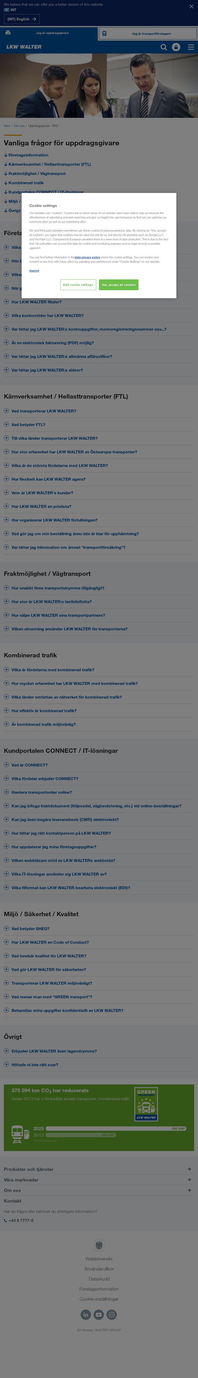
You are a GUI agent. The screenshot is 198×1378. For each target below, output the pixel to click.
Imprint (34, 270)
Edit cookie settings (78, 285)
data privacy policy (87, 257)
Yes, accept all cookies (119, 285)
